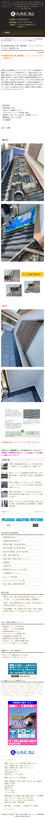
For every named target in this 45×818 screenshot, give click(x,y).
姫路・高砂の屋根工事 (11, 555)
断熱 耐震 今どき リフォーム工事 (14, 569)
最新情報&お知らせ (11, 39)
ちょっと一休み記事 (10, 577)
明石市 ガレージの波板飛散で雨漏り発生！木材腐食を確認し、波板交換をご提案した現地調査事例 (25, 475)
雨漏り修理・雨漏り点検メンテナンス (16, 559)
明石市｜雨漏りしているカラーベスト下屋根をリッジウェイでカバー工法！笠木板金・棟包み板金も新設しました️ (25, 485)
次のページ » (39, 512)
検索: (8, 525)
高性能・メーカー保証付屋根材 (13, 629)
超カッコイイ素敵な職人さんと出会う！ (16, 655)
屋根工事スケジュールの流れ (14, 774)
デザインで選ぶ (10, 790)
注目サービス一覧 (10, 770)
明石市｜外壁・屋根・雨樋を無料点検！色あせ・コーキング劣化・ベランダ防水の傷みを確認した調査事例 (22, 598)
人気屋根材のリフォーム (11, 573)
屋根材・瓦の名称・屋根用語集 (15, 802)
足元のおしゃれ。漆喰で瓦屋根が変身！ (16, 641)
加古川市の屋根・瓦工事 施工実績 (15, 551)
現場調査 (6, 562)
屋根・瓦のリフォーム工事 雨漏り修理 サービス (21, 763)
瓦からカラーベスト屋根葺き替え (14, 634)
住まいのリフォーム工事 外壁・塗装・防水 (19, 798)
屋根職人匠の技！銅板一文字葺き (14, 638)
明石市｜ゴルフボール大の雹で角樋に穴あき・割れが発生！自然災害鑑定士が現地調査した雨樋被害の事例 (25, 504)
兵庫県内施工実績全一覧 (11, 541)
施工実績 (8, 806)
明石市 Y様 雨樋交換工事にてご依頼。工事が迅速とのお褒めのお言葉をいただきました (22, 604)
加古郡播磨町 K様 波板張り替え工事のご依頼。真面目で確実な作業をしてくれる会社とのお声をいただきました (22, 611)
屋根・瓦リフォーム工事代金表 (15, 778)
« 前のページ (5, 512)
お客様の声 (7, 566)
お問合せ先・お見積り (31, 806)
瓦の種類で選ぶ (10, 786)
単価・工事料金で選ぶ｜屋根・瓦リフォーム (19, 768)
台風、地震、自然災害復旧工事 (14, 584)
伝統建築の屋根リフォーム (12, 631)
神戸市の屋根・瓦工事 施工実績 (14, 548)
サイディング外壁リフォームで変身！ (16, 643)
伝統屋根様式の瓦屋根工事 (12, 636)
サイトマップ (9, 809)
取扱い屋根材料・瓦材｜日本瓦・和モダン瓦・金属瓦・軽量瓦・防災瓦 (24, 782)
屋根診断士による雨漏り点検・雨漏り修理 (19, 796)
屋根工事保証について (12, 772)
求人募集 (17, 806)
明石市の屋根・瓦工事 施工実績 (14, 544)
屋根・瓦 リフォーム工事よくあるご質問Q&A (19, 800)
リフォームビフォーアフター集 (14, 580)
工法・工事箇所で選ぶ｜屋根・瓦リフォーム (19, 765)
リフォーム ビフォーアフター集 (25, 39)
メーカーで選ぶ (10, 792)
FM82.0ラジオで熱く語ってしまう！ (15, 657)
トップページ (9, 760)
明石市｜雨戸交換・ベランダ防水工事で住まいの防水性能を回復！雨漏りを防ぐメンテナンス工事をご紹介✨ (25, 494)
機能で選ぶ (8, 788)
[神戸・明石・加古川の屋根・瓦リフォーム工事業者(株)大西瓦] (22, 16)
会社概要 (40, 796)
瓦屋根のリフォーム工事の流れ (13, 626)
